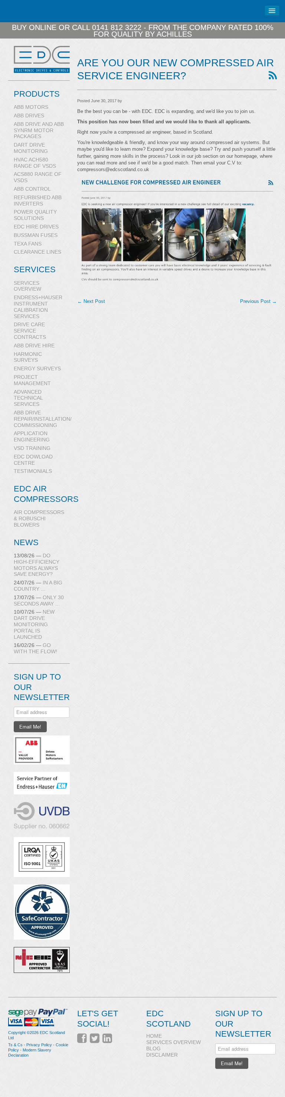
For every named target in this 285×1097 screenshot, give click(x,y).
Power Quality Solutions (35, 215)
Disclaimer (162, 1055)
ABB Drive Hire (34, 346)
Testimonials (33, 471)
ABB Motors (31, 107)
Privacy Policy (39, 1045)
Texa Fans (28, 244)
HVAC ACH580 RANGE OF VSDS (35, 163)
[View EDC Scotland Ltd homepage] (42, 59)
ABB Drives (29, 116)
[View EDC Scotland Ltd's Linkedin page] (107, 1038)
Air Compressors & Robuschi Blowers (39, 518)
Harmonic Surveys (28, 357)
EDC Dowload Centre (33, 460)
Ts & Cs (15, 1045)
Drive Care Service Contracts (30, 330)
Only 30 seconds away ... (39, 600)
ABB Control (32, 189)
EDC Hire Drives (36, 227)
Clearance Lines (37, 252)
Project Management (32, 380)
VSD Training (32, 448)
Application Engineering (32, 436)
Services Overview (27, 286)
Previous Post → (258, 301)
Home (154, 1036)
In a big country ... (38, 586)
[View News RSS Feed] (273, 75)
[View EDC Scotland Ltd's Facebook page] (82, 1038)
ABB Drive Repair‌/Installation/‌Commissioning (42, 419)
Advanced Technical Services (28, 398)
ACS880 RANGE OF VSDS (38, 177)
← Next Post (91, 301)
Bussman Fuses (36, 235)
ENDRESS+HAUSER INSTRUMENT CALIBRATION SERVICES (38, 306)
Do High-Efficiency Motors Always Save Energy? (36, 565)
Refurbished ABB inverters (38, 200)
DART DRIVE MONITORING (31, 148)
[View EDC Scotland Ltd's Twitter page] (94, 1038)
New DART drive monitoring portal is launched (34, 624)
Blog (153, 1048)
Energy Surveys (37, 368)
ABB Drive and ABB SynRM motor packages (39, 130)
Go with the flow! (35, 648)
